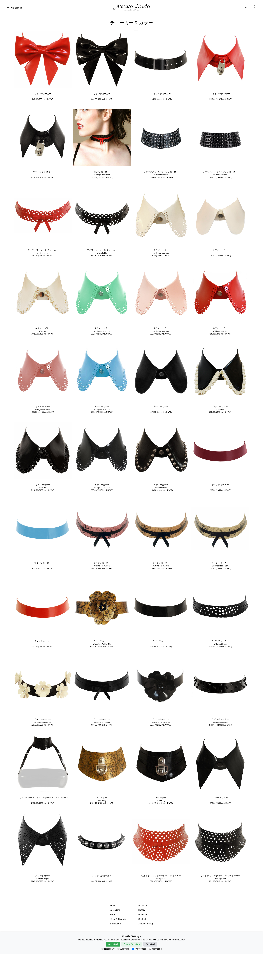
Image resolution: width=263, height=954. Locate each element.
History (141, 909)
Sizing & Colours (118, 918)
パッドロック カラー (220, 93)
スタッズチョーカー (102, 875)
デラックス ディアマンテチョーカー (161, 171)
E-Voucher (143, 914)
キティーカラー (161, 249)
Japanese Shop (145, 923)
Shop (112, 914)
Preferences (140, 948)
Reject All (150, 944)
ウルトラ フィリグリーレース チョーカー (161, 875)
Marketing (157, 948)
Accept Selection (132, 944)
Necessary (109, 948)
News (112, 905)
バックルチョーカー (161, 93)
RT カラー (102, 797)
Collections (115, 909)
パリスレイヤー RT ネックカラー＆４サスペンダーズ (42, 797)
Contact (142, 918)
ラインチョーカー (220, 484)
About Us (142, 905)
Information (115, 923)
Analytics (124, 948)
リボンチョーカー (42, 93)
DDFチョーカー (101, 171)
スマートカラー (220, 797)
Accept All (113, 944)
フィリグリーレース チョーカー (43, 249)
